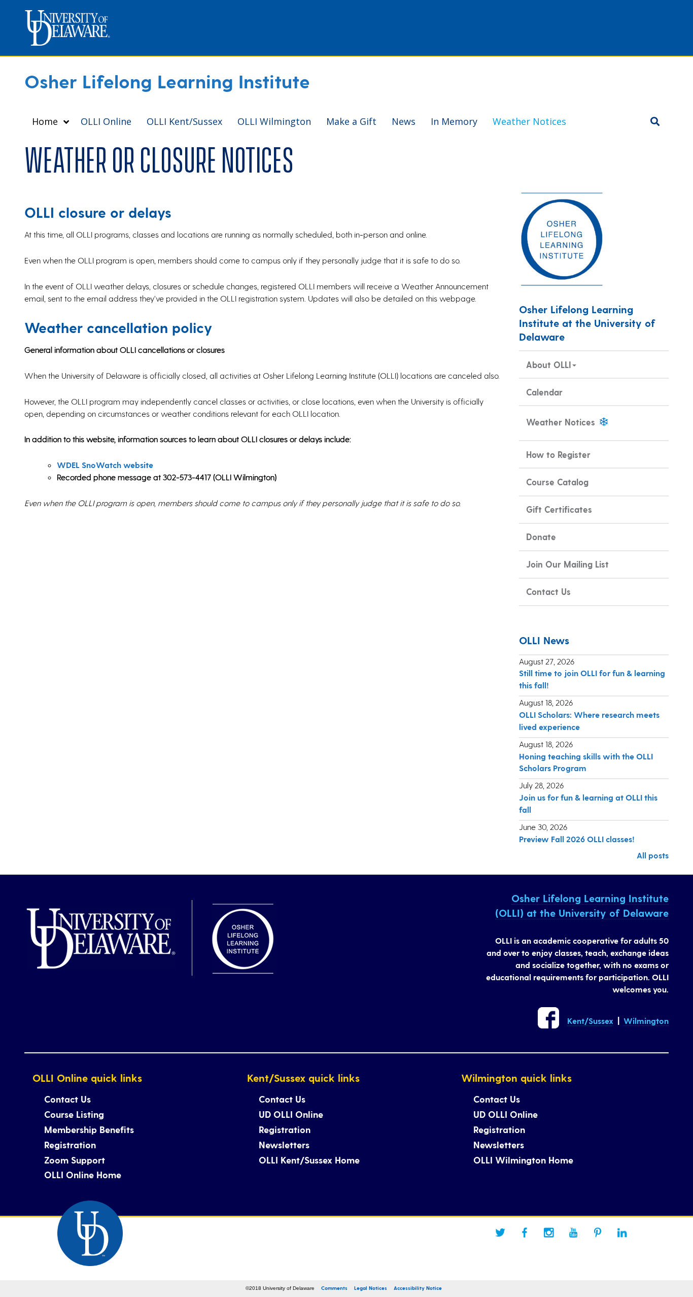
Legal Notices (370, 1288)
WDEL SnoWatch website (105, 465)
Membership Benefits (89, 1129)
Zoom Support (74, 1159)
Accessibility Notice (418, 1288)
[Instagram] (549, 1232)
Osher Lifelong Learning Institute (167, 81)
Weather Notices (562, 422)
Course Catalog (557, 482)
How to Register (558, 454)
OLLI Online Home (82, 1174)
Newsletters (284, 1144)
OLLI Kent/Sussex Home (309, 1159)
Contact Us (548, 591)
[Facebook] (524, 1232)
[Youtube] (573, 1232)
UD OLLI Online (291, 1114)
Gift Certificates (559, 509)
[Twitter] (500, 1232)
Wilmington (646, 1020)
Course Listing (74, 1114)
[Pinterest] (597, 1232)
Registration (70, 1144)
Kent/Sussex (590, 1020)
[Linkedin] (622, 1232)
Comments (334, 1288)
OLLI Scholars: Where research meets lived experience (589, 720)
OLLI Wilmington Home (523, 1159)
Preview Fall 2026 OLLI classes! (577, 839)
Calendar (544, 392)
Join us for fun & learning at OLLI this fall (588, 803)
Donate (541, 536)
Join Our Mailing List (567, 564)
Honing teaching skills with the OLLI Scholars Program (586, 762)
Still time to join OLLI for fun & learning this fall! (592, 679)
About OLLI (548, 364)
